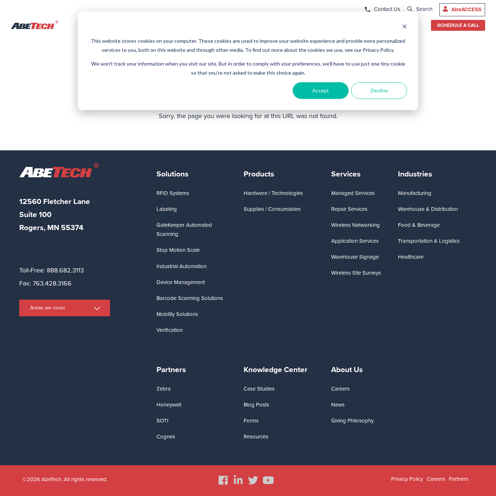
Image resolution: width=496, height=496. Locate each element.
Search (424, 9)
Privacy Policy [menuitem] (407, 479)
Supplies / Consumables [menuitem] (272, 209)
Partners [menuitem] (171, 369)
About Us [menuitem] (347, 369)
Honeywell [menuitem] (168, 404)
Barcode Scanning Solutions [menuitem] (189, 298)
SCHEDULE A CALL (458, 25)
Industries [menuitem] (415, 174)
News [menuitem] (338, 404)
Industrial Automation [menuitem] (181, 266)
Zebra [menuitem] (163, 388)
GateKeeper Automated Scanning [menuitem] (184, 229)
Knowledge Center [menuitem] (276, 369)
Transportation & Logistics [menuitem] (429, 241)
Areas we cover (47, 308)
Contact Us (387, 9)
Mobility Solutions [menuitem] (177, 314)
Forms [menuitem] (251, 420)
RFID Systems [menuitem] (172, 193)
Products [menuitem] (259, 174)
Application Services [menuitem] (355, 241)
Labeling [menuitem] (166, 209)
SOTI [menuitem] (162, 420)
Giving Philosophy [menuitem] (352, 420)
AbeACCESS (466, 9)
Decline (379, 90)
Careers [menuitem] (340, 388)
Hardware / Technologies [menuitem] (273, 193)
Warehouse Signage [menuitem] (355, 257)
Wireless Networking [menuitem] (355, 225)
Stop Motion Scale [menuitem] (178, 250)
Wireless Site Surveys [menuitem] (356, 273)
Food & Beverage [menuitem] (419, 225)
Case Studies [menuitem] (259, 388)
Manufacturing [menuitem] (414, 193)
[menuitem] (223, 480)
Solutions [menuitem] (172, 174)
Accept (320, 90)
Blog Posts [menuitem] (256, 404)
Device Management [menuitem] (180, 282)
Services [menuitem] (346, 174)
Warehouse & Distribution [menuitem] (428, 209)
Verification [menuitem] (169, 330)
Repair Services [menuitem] (349, 209)
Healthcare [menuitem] (410, 257)
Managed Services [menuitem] (353, 193)
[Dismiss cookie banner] (404, 27)
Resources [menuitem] (256, 436)
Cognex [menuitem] (165, 436)
